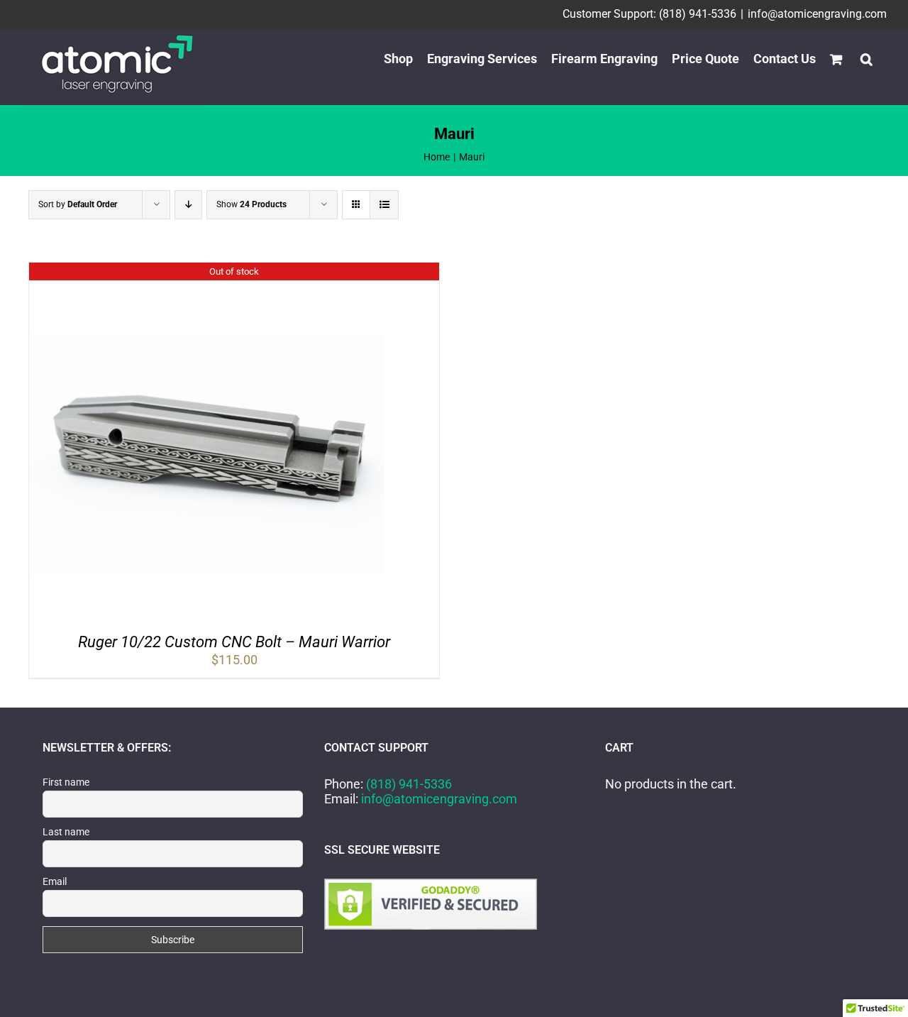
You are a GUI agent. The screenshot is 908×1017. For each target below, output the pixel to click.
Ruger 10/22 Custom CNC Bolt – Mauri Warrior (234, 642)
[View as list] (384, 205)
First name (66, 782)
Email (55, 881)
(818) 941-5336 (409, 783)
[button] (866, 59)
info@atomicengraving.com (817, 14)
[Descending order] (188, 204)
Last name (66, 831)
